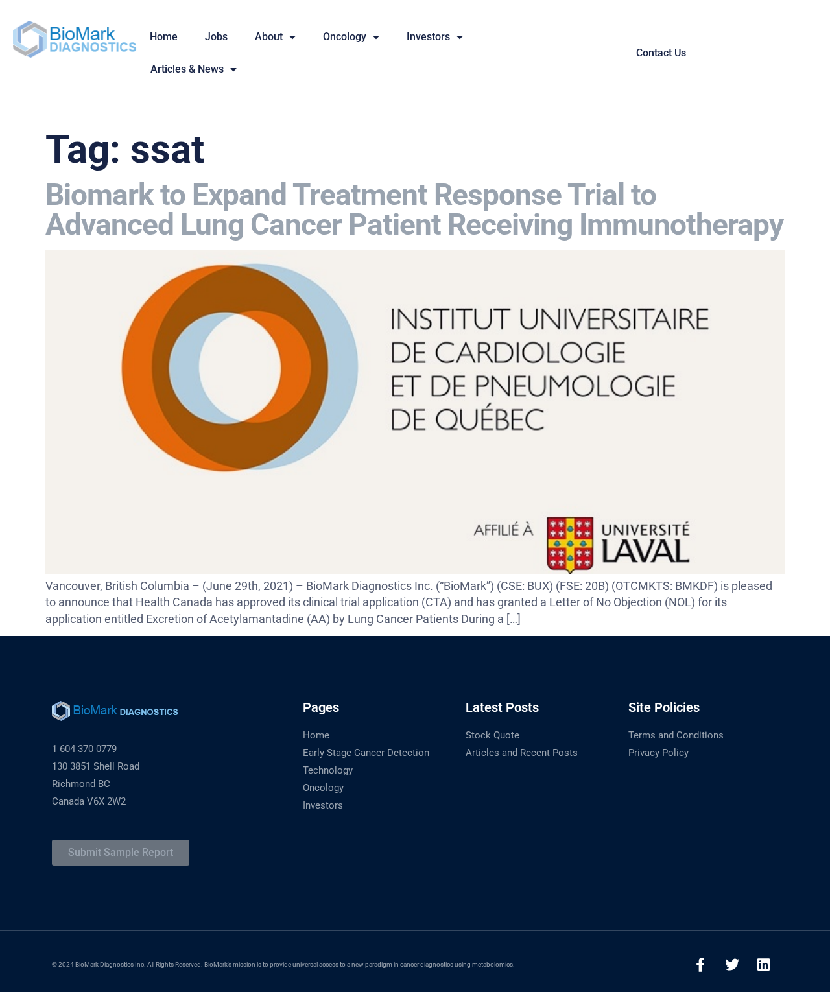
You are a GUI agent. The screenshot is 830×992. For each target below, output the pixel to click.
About (269, 36)
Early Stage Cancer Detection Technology (366, 761)
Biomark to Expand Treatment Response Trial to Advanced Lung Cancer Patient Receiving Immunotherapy (414, 209)
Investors (428, 36)
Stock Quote (492, 735)
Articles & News (187, 69)
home (164, 36)
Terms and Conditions (676, 735)
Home (316, 735)
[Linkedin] (764, 965)
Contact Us (661, 53)
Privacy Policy (658, 753)
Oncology (344, 36)
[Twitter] (732, 965)
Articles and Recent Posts (522, 753)
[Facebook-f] (700, 965)
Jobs (216, 36)
